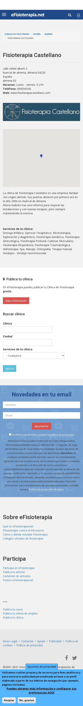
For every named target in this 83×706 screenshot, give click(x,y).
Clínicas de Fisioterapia (16, 34)
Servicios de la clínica (17, 349)
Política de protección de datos (46, 489)
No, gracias (26, 700)
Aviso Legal (10, 641)
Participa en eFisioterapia (18, 568)
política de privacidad (62, 434)
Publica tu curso (13, 609)
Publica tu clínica (13, 617)
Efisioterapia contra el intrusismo (23, 530)
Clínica (7, 323)
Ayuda (41, 641)
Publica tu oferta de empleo (20, 613)
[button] (78, 15)
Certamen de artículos (16, 576)
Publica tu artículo (14, 572)
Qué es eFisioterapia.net (18, 526)
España (37, 34)
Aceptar (9, 700)
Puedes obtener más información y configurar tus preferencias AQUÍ (41, 690)
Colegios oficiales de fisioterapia (23, 538)
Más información (16, 301)
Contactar (27, 641)
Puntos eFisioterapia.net (18, 580)
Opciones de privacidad (41, 666)
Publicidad (55, 641)
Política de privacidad (29, 645)
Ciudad (7, 336)
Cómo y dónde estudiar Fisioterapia (25, 534)
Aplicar (9, 368)
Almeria (48, 34)
